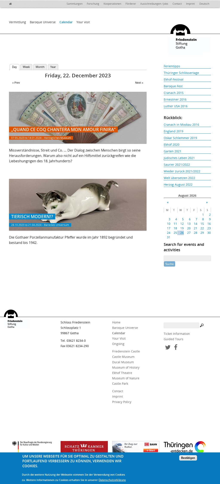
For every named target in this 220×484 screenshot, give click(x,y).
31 (168, 237)
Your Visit (119, 338)
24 (168, 233)
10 (168, 224)
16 (209, 224)
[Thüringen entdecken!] (187, 448)
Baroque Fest (173, 86)
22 (202, 228)
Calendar (66, 22)
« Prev (16, 82)
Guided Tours (173, 339)
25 (175, 233)
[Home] (20, 3)
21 (195, 228)
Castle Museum (123, 357)
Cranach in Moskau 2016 (181, 125)
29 (202, 233)
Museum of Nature (125, 378)
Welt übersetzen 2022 (179, 178)
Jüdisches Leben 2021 (179, 158)
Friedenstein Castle (126, 351)
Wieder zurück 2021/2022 (182, 171)
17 (168, 228)
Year (53, 67)
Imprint (190, 4)
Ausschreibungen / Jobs (154, 4)
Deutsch (204, 4)
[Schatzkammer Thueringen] (84, 448)
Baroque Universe (43, 22)
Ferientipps (172, 66)
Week (26, 67)
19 (182, 228)
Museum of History (125, 367)
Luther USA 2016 (176, 106)
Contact (177, 4)
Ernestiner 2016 (175, 99)
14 (195, 224)
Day (15, 67)
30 (209, 233)
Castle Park (120, 383)
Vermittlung (17, 22)
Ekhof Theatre (122, 373)
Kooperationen (112, 4)
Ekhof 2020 (171, 144)
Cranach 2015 (173, 93)
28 (195, 233)
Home (116, 322)
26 (182, 233)
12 (182, 224)
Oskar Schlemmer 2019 (180, 138)
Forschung (93, 4)
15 (202, 224)
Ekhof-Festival (173, 79)
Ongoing (118, 344)
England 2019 (173, 131)
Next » (139, 82)
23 (209, 228)
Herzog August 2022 (178, 184)
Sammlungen (74, 4)
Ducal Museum (123, 362)
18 (175, 228)
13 (188, 224)
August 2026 (187, 195)
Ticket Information (177, 334)
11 (175, 224)
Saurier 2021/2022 (177, 164)
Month (40, 67)
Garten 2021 (172, 151)
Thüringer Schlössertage (181, 73)
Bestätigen (188, 457)
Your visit (83, 22)
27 (188, 233)
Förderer (130, 4)
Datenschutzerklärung (112, 480)
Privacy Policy (121, 402)
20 (188, 228)
